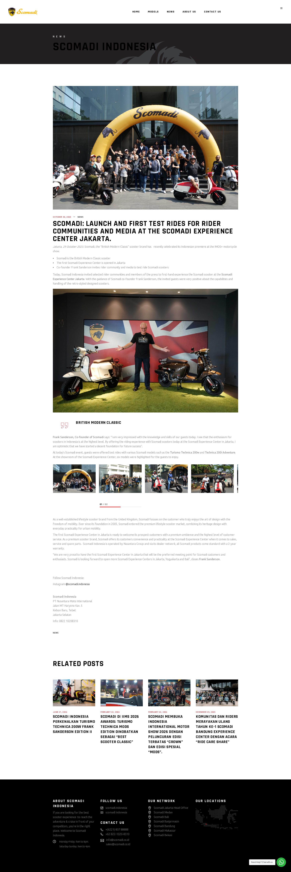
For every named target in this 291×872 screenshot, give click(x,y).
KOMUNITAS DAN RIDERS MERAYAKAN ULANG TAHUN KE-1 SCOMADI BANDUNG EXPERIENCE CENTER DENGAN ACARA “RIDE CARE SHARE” (217, 729)
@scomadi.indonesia (78, 584)
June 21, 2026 (60, 712)
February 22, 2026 (110, 712)
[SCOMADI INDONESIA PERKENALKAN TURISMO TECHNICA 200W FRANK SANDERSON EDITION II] (74, 692)
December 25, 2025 (205, 712)
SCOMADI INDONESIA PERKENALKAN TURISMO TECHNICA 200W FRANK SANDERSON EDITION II (74, 724)
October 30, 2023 (62, 217)
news (55, 632)
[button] (110, 507)
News (80, 217)
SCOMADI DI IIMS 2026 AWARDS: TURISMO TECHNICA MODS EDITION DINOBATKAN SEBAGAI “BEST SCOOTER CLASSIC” (120, 729)
